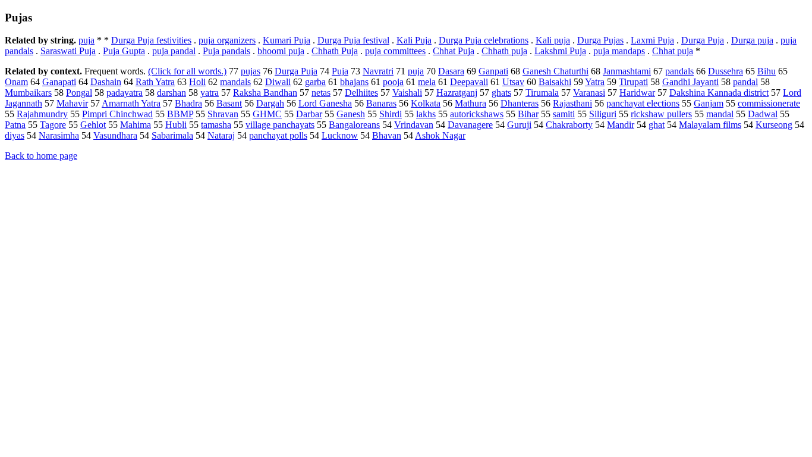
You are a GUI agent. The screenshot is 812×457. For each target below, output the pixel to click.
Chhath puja (504, 51)
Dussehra (725, 71)
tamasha (216, 125)
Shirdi (390, 114)
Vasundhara (115, 135)
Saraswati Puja (68, 51)
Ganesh (350, 114)
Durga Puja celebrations (483, 40)
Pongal (79, 92)
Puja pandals (226, 51)
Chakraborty (569, 125)
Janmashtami (627, 71)
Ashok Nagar (440, 135)
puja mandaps (619, 51)
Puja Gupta (124, 51)
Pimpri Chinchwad (117, 114)
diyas (14, 135)
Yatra (595, 82)
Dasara (451, 71)
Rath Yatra (155, 82)
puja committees (395, 51)
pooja (393, 82)
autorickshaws (476, 114)
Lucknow (340, 135)
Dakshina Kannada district (719, 92)
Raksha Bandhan (265, 92)
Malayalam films (710, 125)
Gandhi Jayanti (690, 82)
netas (321, 92)
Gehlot (93, 125)
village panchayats (280, 125)
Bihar (528, 114)
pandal (745, 82)
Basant (229, 103)
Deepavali (469, 82)
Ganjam (708, 103)
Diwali (278, 82)
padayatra (124, 92)
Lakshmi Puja (560, 51)
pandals (679, 71)
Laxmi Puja (652, 40)
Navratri (378, 71)
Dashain (105, 82)
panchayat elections (642, 103)
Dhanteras (520, 103)
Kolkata (425, 103)
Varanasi (589, 92)
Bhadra (188, 103)
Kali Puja (414, 40)
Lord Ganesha (325, 103)
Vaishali (407, 92)
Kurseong (774, 125)
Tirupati (633, 82)
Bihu (766, 71)
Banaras (381, 103)
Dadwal (763, 114)
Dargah (270, 103)
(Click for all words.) (187, 71)
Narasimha (59, 135)
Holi (197, 82)
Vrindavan (413, 125)
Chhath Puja (334, 51)
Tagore (53, 125)
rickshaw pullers (661, 114)
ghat (657, 125)
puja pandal (174, 51)
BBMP (180, 114)
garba (315, 82)
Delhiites (361, 92)
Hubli (176, 125)
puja (86, 40)
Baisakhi (555, 82)
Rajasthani (572, 103)
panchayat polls (278, 135)
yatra (209, 92)
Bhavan (386, 135)
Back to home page (41, 156)
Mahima (135, 125)
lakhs (426, 114)
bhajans (354, 82)
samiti (564, 114)
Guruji (519, 125)
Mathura (470, 103)
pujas (250, 71)
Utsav (513, 82)
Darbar (309, 114)
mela (427, 82)
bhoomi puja (280, 51)
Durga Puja (702, 40)
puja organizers (227, 40)
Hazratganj (456, 92)
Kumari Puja (286, 40)
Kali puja (553, 40)
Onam (16, 82)
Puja (340, 71)
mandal (720, 114)
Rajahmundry (42, 114)
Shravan (222, 114)
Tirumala (542, 92)
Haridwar (637, 92)
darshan (171, 92)
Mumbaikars (28, 92)
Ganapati (59, 82)
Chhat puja (672, 51)
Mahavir (72, 103)
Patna (15, 125)
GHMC (267, 114)
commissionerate (769, 103)
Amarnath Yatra (131, 103)
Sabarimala (172, 135)
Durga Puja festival (353, 40)
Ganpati (493, 71)
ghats (501, 92)
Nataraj (221, 135)
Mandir (620, 125)
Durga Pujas (600, 40)
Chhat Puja (453, 51)
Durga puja (752, 40)
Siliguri (602, 114)
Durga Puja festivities (151, 40)
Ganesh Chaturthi (555, 71)
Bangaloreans (354, 125)
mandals (235, 82)
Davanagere (470, 125)
